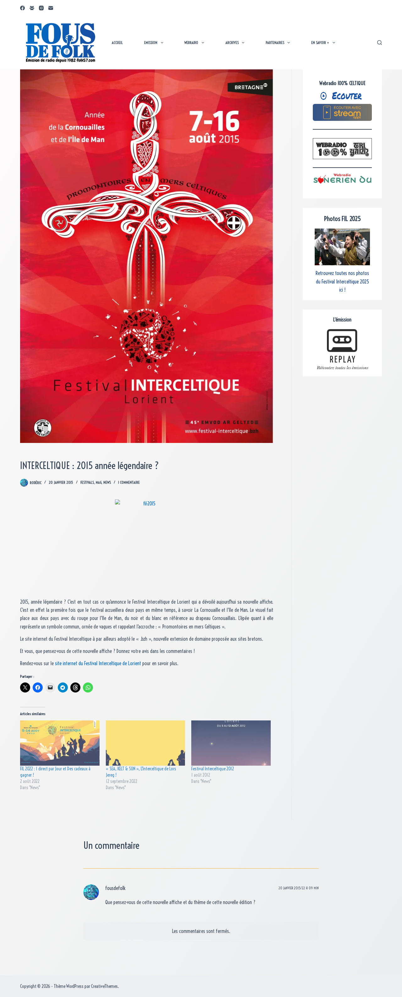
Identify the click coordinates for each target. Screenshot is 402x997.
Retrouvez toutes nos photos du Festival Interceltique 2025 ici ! (342, 281)
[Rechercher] (379, 42)
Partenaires (275, 42)
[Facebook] (22, 8)
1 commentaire (129, 482)
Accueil (117, 42)
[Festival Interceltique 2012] (231, 743)
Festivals (87, 482)
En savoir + (320, 42)
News (107, 482)
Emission (150, 42)
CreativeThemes (104, 986)
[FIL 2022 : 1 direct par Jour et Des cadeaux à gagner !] (60, 743)
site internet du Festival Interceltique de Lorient (98, 663)
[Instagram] (41, 8)
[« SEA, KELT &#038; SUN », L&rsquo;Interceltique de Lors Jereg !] (145, 743)
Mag (98, 482)
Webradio (191, 42)
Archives (232, 42)
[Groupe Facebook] (32, 8)
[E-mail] (50, 8)
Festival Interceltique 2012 (212, 769)
